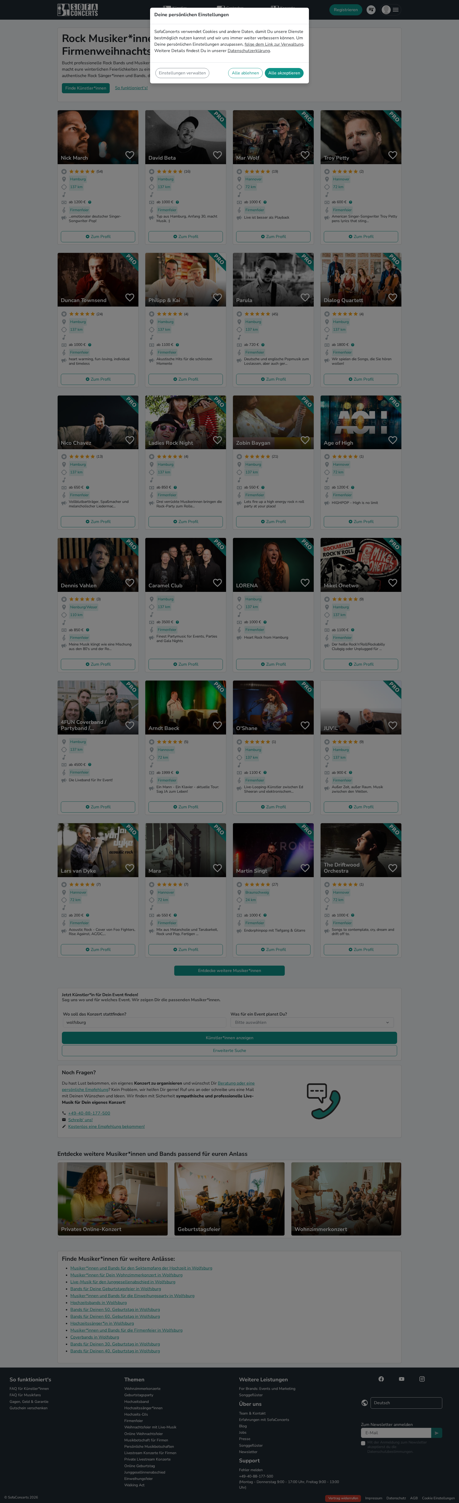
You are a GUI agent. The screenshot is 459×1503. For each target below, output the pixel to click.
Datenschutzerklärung (249, 51)
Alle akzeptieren (284, 73)
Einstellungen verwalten (182, 73)
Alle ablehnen (245, 73)
